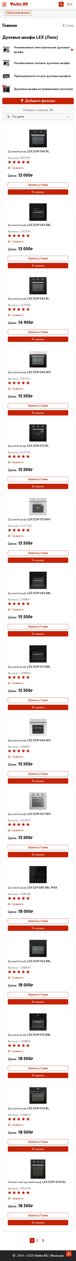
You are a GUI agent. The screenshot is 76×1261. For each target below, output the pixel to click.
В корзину (38, 192)
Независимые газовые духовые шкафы (42, 63)
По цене (17, 116)
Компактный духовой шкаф (37, 1182)
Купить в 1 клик (38, 185)
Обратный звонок (18, 13)
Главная (9, 25)
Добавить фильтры (39, 100)
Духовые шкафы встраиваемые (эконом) (43, 89)
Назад (70, 25)
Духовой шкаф (28, 152)
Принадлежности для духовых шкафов (42, 76)
